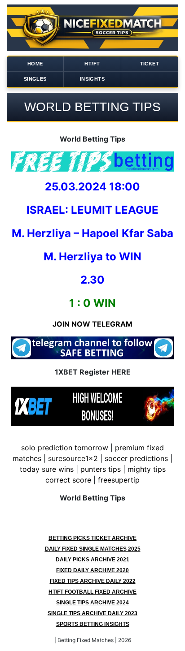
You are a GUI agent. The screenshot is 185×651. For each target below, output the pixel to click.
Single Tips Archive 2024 (92, 602)
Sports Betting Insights (92, 624)
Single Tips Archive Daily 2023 (92, 613)
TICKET (149, 63)
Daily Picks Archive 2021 (92, 559)
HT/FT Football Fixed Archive (92, 592)
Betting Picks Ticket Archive (92, 538)
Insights (92, 79)
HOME (35, 63)
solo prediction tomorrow (64, 447)
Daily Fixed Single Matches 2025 (93, 549)
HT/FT (92, 63)
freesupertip (119, 479)
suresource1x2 (73, 458)
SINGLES (35, 79)
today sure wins (47, 469)
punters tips (100, 469)
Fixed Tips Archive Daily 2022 (93, 581)
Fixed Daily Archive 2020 (92, 570)
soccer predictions (136, 458)
